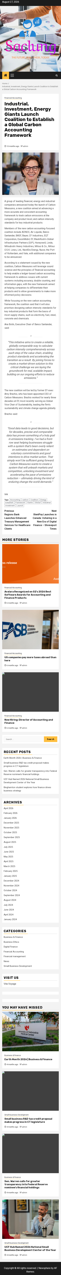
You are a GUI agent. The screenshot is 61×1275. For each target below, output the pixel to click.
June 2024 (9, 909)
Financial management (15, 956)
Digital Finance (11, 946)
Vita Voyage (10, 983)
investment (10, 505)
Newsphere (44, 1268)
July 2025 (8, 847)
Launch (20, 505)
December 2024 (11, 880)
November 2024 (11, 885)
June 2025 (9, 851)
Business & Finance (13, 937)
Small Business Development (18, 966)
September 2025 (12, 837)
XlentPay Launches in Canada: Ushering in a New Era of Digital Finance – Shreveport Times (45, 519)
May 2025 (8, 856)
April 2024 (8, 914)
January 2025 (10, 876)
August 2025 (10, 842)
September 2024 (12, 895)
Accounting (15, 500)
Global (38, 502)
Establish (9, 502)
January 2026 (10, 818)
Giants (30, 502)
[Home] (5, 75)
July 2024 (8, 905)
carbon (25, 500)
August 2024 (10, 900)
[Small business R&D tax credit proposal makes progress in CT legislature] (30, 1091)
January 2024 (10, 919)
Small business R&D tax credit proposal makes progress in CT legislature (28, 1120)
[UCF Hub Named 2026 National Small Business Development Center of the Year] (30, 1219)
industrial (47, 502)
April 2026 (8, 808)
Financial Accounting (13, 98)
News (6, 961)
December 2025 (11, 822)
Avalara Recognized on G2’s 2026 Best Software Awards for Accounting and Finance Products (27, 594)
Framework (20, 502)
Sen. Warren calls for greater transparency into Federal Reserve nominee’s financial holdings (26, 1184)
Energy (43, 500)
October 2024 (10, 890)
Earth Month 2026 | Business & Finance (23, 758)
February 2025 (10, 871)
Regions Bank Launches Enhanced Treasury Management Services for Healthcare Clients (17, 519)
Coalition (34, 500)
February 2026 (10, 813)
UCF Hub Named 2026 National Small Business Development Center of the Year (30, 1249)
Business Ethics (11, 942)
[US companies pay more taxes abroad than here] (30, 629)
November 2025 (11, 827)
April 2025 (8, 861)
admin (25, 146)
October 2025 (10, 832)
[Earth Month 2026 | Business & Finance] (30, 1031)
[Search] (56, 75)
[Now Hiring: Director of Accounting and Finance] (30, 692)
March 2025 (9, 866)
